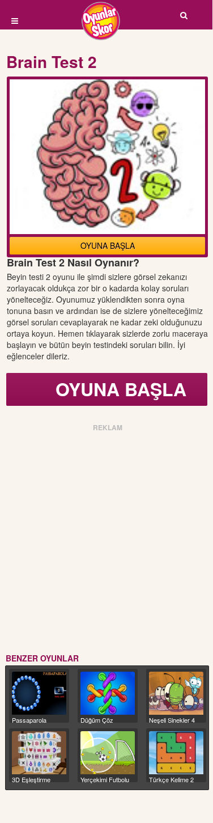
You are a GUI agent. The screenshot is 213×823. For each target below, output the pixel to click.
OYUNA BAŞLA (107, 245)
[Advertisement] (106, 540)
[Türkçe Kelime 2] (176, 752)
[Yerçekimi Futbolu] (107, 752)
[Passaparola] (39, 693)
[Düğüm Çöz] (107, 693)
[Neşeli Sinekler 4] (176, 693)
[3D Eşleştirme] (39, 752)
